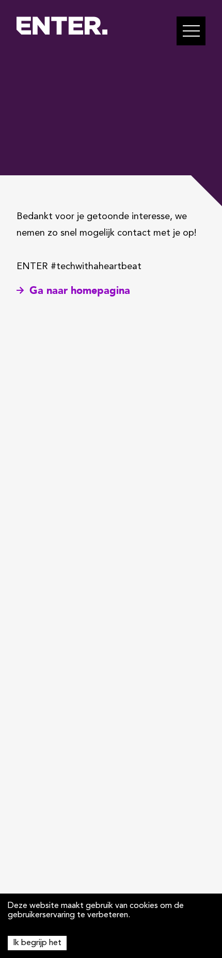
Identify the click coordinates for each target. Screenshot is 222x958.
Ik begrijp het (37, 943)
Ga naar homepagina (79, 290)
